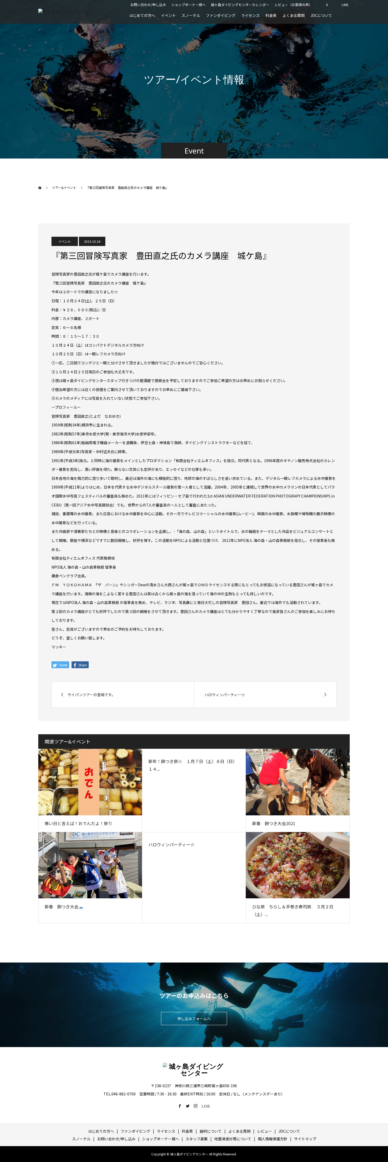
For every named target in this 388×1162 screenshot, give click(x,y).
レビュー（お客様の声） (293, 4)
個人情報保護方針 (272, 1138)
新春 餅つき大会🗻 (64, 906)
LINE (345, 4)
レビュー (264, 1131)
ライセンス (250, 15)
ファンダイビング (220, 15)
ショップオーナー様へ (188, 4)
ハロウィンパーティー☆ (171, 844)
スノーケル (191, 15)
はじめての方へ (142, 15)
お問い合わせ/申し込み (148, 4)
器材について (211, 1131)
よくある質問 (293, 15)
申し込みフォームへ (194, 1018)
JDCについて (321, 15)
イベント (168, 15)
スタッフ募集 (197, 1138)
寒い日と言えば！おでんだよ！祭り (78, 823)
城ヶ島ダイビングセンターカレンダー (240, 4)
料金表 (271, 15)
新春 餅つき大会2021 (273, 823)
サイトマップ (305, 1138)
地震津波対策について (232, 1138)
